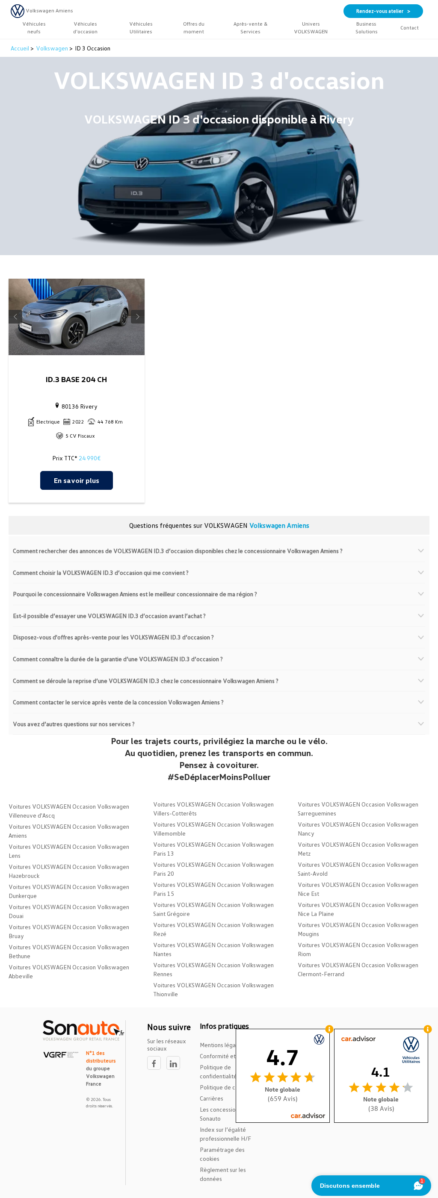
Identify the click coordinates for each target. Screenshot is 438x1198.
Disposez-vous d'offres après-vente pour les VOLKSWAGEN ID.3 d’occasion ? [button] (113, 637)
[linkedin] (175, 1063)
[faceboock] (156, 1063)
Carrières (211, 1098)
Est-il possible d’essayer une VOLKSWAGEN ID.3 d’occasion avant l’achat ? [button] (109, 615)
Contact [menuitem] (409, 27)
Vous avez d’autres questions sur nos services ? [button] (74, 723)
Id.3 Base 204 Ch (76, 379)
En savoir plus (76, 480)
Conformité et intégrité (229, 1056)
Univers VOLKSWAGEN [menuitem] (311, 28)
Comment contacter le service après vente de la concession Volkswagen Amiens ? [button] (118, 702)
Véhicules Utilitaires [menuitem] (140, 28)
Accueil (20, 48)
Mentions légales (221, 1044)
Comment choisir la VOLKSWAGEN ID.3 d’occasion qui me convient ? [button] (101, 572)
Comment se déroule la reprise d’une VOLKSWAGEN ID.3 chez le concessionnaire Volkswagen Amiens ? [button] (145, 680)
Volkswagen (52, 48)
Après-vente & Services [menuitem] (250, 28)
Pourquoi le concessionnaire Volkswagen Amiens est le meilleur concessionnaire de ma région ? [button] (135, 594)
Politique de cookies (226, 1087)
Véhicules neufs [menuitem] (33, 28)
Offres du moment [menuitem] (193, 28)
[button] (15, 317)
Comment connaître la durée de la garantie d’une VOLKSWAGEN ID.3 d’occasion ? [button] (118, 658)
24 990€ (90, 458)
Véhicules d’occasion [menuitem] (85, 28)
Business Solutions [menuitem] (366, 28)
